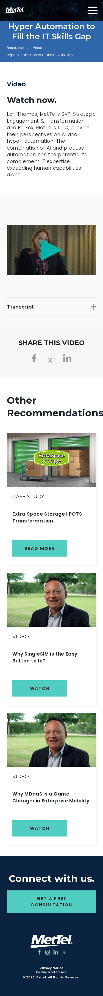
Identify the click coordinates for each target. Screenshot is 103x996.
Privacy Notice (51, 968)
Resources (15, 47)
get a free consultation (51, 901)
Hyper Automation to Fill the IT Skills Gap (40, 55)
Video (37, 47)
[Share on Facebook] (34, 358)
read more (40, 548)
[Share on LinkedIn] (67, 358)
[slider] (20, 269)
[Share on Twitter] (50, 360)
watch (40, 688)
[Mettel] (51, 941)
